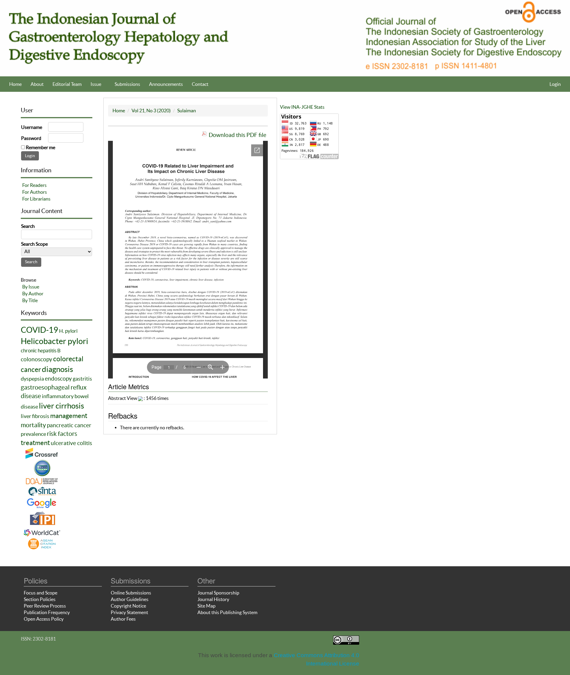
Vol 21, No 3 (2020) (151, 110)
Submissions (127, 84)
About (37, 84)
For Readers (34, 185)
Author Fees (123, 619)
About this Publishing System (227, 612)
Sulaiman (186, 110)
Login (555, 84)
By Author (32, 293)
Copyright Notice (128, 605)
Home (15, 84)
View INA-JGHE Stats (302, 107)
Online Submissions (131, 592)
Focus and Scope (40, 592)
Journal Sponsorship (218, 592)
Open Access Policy (44, 619)
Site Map (206, 605)
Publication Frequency (47, 612)
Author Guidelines (129, 599)
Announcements (166, 84)
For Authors (34, 192)
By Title (30, 300)
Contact (200, 84)
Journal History (213, 599)
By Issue (30, 286)
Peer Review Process (45, 605)
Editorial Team (67, 84)
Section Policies (40, 599)
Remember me (40, 147)
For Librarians (36, 198)
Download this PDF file (237, 135)
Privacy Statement (129, 612)
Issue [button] (96, 84)
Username (31, 127)
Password (31, 138)
